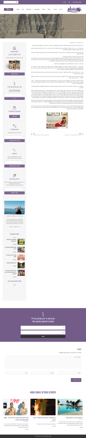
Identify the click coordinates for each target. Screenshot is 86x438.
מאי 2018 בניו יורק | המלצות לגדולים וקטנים (11, 240)
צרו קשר (64, 2)
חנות (69, 2)
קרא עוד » (81, 427)
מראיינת (43, 9)
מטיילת (55, 9)
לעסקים (18, 9)
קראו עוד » (14, 244)
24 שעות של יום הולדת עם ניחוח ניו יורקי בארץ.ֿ (44, 418)
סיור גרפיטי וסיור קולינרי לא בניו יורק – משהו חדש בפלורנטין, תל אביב (16, 418)
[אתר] (16, 373)
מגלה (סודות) (37, 9)
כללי (43, 32)
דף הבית (60, 9)
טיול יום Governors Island (11, 263)
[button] (14, 73)
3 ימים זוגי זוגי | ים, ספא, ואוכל (74, 417)
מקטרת (49, 9)
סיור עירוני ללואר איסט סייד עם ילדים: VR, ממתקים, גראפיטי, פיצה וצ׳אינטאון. (10, 272)
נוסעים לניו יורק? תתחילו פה (77, 2)
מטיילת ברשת (28, 9)
